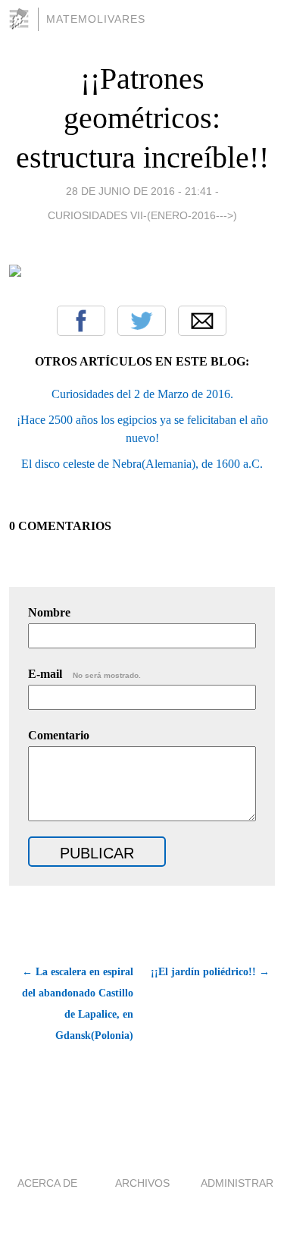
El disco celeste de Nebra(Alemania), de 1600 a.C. (142, 463)
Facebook (81, 321)
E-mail (84, 673)
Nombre (49, 612)
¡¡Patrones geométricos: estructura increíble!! (142, 117)
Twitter (141, 321)
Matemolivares (95, 19)
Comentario (58, 735)
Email (202, 321)
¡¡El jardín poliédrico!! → (210, 971)
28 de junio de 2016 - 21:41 (139, 191)
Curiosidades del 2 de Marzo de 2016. (142, 394)
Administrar (237, 1183)
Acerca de (47, 1183)
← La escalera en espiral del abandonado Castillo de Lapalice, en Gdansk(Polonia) (77, 1003)
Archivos (142, 1183)
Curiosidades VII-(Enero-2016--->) (142, 215)
